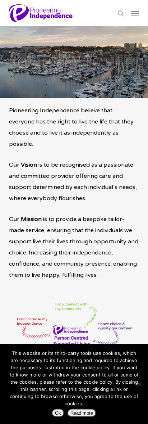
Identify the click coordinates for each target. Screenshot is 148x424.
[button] (135, 13)
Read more (81, 413)
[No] (139, 384)
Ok (58, 413)
